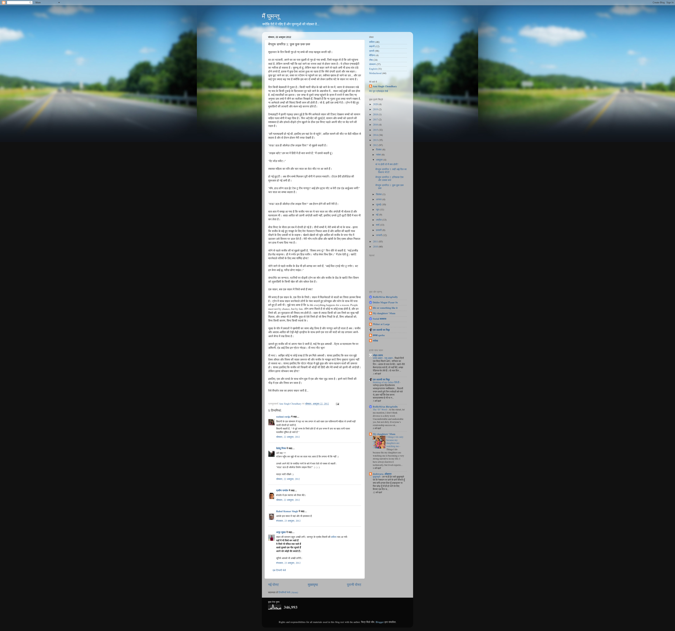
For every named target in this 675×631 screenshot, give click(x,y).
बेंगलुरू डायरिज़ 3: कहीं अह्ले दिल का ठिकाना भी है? (391, 170)
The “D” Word (380, 409)
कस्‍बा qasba (379, 335)
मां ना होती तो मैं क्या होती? (386, 164)
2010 (376, 246)
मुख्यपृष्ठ (313, 584)
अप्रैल (379, 219)
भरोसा (375, 340)
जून (378, 209)
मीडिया (372, 55)
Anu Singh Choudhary (385, 86)
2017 (376, 119)
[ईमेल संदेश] (337, 403)
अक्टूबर (379, 159)
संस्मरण (372, 64)
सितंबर (379, 194)
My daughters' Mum (384, 313)
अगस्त (379, 199)
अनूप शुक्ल (281, 532)
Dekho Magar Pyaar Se (385, 302)
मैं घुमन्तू (270, 16)
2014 (376, 135)
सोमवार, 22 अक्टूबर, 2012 (288, 436)
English (373, 68)
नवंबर (379, 154)
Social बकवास (379, 319)
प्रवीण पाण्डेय (282, 490)
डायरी (371, 50)
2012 (376, 145)
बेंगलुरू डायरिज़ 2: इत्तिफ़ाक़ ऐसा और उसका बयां (389, 178)
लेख (371, 59)
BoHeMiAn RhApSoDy (385, 297)
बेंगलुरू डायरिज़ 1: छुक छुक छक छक (389, 186)
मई (377, 214)
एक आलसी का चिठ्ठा (381, 330)
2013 (376, 140)
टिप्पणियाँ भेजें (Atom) (288, 592)
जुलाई (379, 204)
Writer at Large (381, 324)
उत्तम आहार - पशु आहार (383, 358)
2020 (376, 104)
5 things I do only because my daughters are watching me (394, 441)
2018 (376, 114)
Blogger (380, 622)
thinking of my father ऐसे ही (386, 382)
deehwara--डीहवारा (382, 474)
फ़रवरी (379, 230)
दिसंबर (379, 149)
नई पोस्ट (273, 584)
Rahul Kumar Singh (287, 511)
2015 (376, 129)
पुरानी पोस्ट (354, 584)
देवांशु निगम (281, 448)
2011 (376, 241)
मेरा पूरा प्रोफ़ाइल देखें (378, 91)
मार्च (378, 224)
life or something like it (385, 308)
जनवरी (379, 235)
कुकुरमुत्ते (377, 476)
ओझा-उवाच (378, 355)
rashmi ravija (283, 416)
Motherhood (375, 73)
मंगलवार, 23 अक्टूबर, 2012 (288, 520)
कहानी (372, 46)
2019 (376, 109)
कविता (333, 537)
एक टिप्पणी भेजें (279, 570)
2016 (376, 124)
